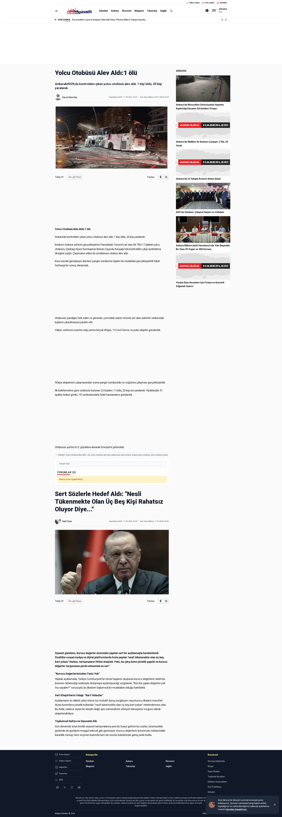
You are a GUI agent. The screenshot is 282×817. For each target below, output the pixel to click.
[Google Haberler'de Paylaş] (74, 177)
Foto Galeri (209, 3)
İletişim (211, 792)
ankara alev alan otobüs (121, 455)
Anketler (223, 3)
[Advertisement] (141, 43)
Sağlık (163, 10)
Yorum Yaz (64, 464)
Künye (211, 766)
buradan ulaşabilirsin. (236, 809)
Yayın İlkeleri (214, 771)
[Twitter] (64, 787)
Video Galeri (194, 3)
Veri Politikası (214, 787)
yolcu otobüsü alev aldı (100, 455)
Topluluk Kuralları (216, 776)
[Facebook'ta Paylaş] (160, 177)
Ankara (115, 10)
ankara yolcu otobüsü (141, 455)
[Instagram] (71, 787)
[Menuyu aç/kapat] (56, 10)
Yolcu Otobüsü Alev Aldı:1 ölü (78, 455)
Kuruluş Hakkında (216, 761)
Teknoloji (152, 10)
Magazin (139, 10)
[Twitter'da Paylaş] (166, 177)
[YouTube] (79, 787)
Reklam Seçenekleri (217, 782)
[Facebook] (57, 787)
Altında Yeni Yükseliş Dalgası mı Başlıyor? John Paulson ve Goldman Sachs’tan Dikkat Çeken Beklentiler (121, 20)
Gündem (103, 10)
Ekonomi (126, 10)
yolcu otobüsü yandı (159, 455)
